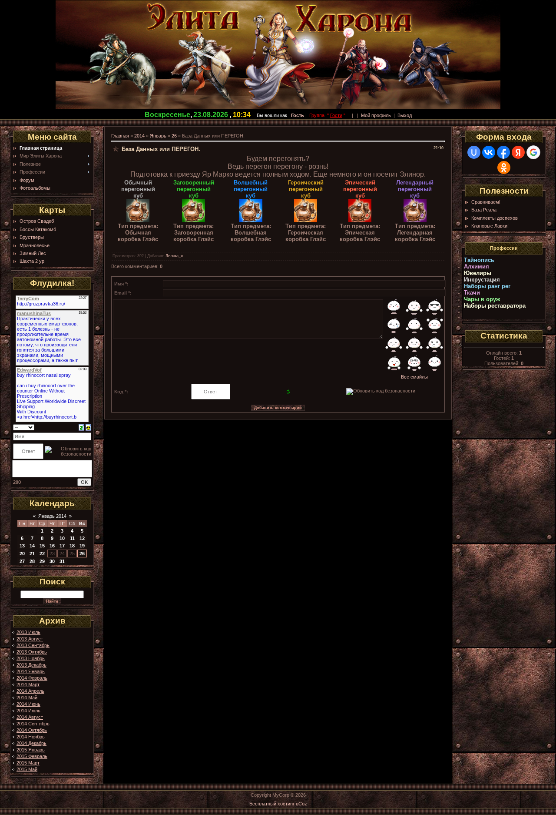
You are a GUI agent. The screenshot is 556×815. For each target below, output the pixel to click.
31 (62, 561)
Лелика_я (174, 256)
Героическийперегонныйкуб (306, 189)
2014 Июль (28, 710)
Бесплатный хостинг (272, 803)
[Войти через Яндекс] (518, 152)
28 (32, 561)
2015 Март (28, 762)
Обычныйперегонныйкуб (138, 189)
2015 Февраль (32, 756)
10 (62, 538)
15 (42, 545)
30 (52, 561)
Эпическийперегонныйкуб (360, 189)
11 (72, 538)
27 (22, 561)
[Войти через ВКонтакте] (488, 152)
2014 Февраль (32, 678)
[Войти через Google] (533, 152)
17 (62, 545)
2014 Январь (31, 671)
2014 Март (28, 684)
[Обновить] (81, 426)
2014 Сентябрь (33, 723)
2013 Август (30, 638)
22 (42, 553)
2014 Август (30, 717)
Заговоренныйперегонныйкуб (193, 189)
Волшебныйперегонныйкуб (251, 189)
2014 (139, 135)
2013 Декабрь (31, 664)
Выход (404, 115)
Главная (120, 135)
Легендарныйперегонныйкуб (415, 189)
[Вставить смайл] (88, 426)
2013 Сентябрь (33, 645)
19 (82, 545)
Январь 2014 (52, 516)
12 (82, 538)
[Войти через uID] (473, 152)
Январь (158, 135)
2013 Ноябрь (31, 658)
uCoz (301, 803)
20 (22, 553)
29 (42, 561)
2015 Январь (31, 749)
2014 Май (27, 697)
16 (52, 545)
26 (82, 553)
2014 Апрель (30, 691)
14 (32, 545)
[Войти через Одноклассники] (503, 167)
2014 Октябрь (32, 730)
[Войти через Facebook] (503, 152)
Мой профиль (376, 115)
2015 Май (27, 769)
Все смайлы (414, 376)
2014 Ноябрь (31, 736)
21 (32, 553)
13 (22, 545)
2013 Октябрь (32, 651)
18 (72, 545)
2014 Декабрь (31, 743)
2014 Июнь (28, 704)
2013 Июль (28, 632)
